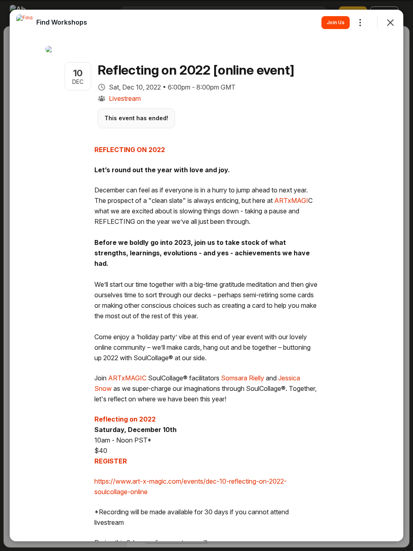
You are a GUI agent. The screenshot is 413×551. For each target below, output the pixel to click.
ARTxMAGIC (127, 378)
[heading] (61, 22)
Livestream (125, 98)
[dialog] (206, 275)
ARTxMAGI (291, 200)
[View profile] (24, 23)
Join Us (335, 22)
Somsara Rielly (242, 378)
